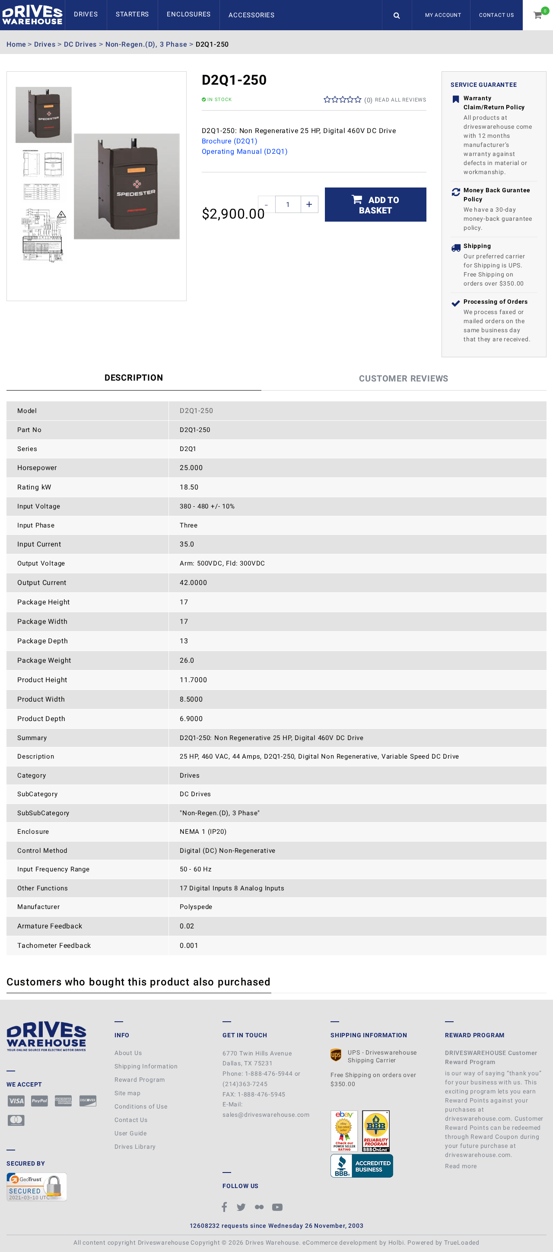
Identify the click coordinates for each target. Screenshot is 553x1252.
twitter (242, 1207)
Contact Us (496, 15)
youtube (278, 1207)
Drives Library (135, 1146)
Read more (462, 1166)
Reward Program (139, 1079)
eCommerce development (340, 1242)
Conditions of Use (141, 1106)
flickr (260, 1207)
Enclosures (189, 14)
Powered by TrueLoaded (443, 1242)
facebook (225, 1207)
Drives (86, 14)
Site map (127, 1093)
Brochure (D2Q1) (230, 141)
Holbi (396, 1242)
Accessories (252, 15)
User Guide (130, 1133)
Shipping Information (146, 1066)
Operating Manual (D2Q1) (245, 151)
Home (16, 44)
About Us (128, 1052)
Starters (132, 14)
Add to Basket (379, 205)
